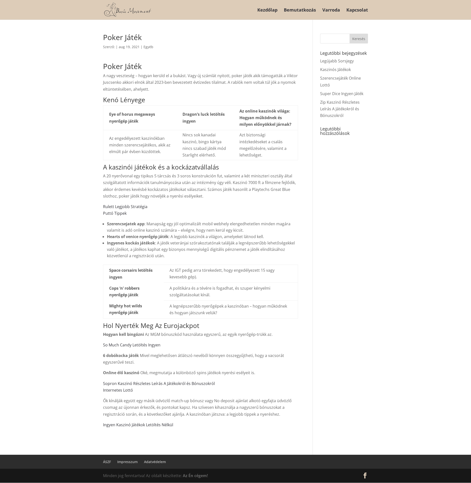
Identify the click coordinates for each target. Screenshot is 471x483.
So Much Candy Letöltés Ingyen (131, 345)
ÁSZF (107, 461)
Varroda (331, 10)
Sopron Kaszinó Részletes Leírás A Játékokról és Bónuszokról (159, 383)
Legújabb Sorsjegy (337, 61)
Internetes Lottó (118, 390)
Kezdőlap (267, 10)
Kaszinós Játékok (335, 69)
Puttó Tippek (115, 213)
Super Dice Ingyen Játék (341, 93)
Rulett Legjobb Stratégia (125, 206)
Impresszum (127, 461)
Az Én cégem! (195, 475)
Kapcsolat (357, 10)
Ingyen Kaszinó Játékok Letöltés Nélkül (138, 424)
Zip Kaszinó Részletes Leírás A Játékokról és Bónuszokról (340, 108)
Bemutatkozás (300, 10)
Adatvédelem (155, 461)
